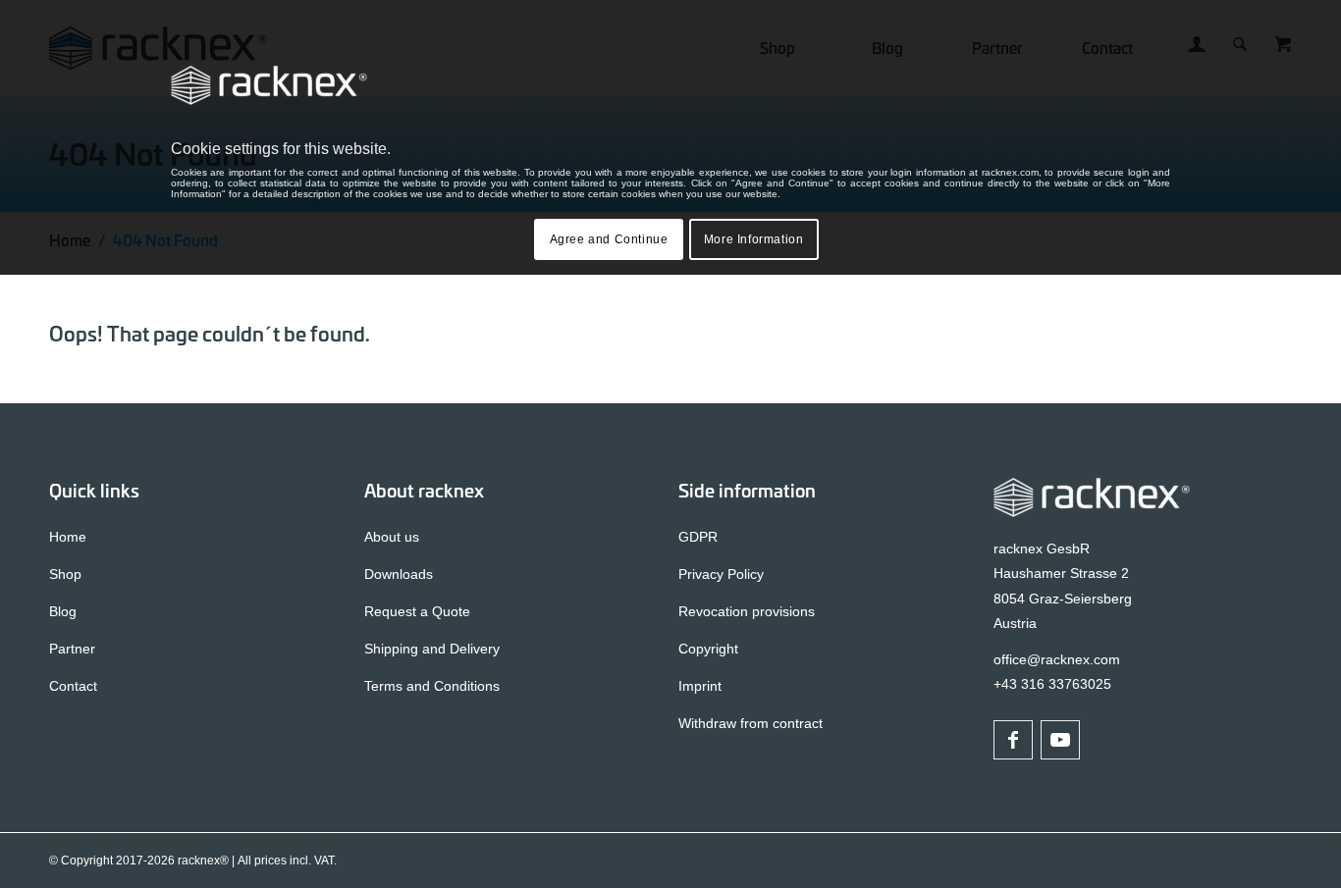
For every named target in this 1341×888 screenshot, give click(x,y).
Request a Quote (417, 611)
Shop (65, 574)
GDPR (698, 537)
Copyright (708, 648)
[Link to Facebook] (1013, 739)
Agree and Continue (609, 239)
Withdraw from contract (750, 723)
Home (67, 537)
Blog (63, 611)
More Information (754, 239)
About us (391, 537)
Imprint (700, 686)
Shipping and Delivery (432, 648)
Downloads (398, 574)
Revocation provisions (746, 611)
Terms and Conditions (432, 686)
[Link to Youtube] (1060, 739)
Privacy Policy (721, 574)
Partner (72, 648)
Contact (73, 686)
